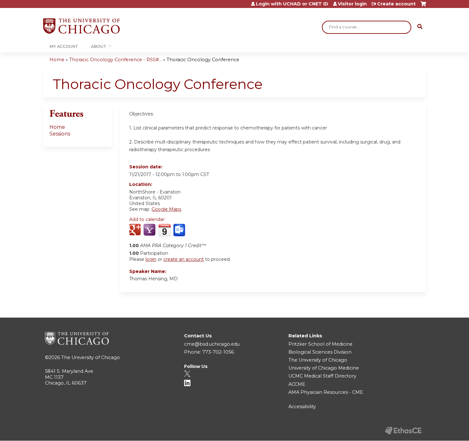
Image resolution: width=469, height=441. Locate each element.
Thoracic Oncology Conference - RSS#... (115, 59)
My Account (63, 46)
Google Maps (166, 209)
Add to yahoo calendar (150, 230)
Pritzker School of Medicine (320, 344)
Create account (396, 4)
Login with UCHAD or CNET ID (292, 4)
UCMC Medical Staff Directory (322, 376)
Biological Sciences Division (320, 352)
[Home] (81, 26)
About (98, 46)
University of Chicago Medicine (323, 368)
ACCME (296, 384)
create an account (183, 259)
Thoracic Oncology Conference (203, 59)
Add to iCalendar (164, 230)
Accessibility (302, 406)
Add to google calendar (135, 230)
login (150, 259)
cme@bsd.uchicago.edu (212, 344)
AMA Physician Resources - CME (325, 392)
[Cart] (423, 6)
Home (56, 59)
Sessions (59, 134)
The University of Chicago (90, 357)
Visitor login (352, 4)
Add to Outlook (179, 230)
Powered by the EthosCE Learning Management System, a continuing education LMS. (403, 430)
